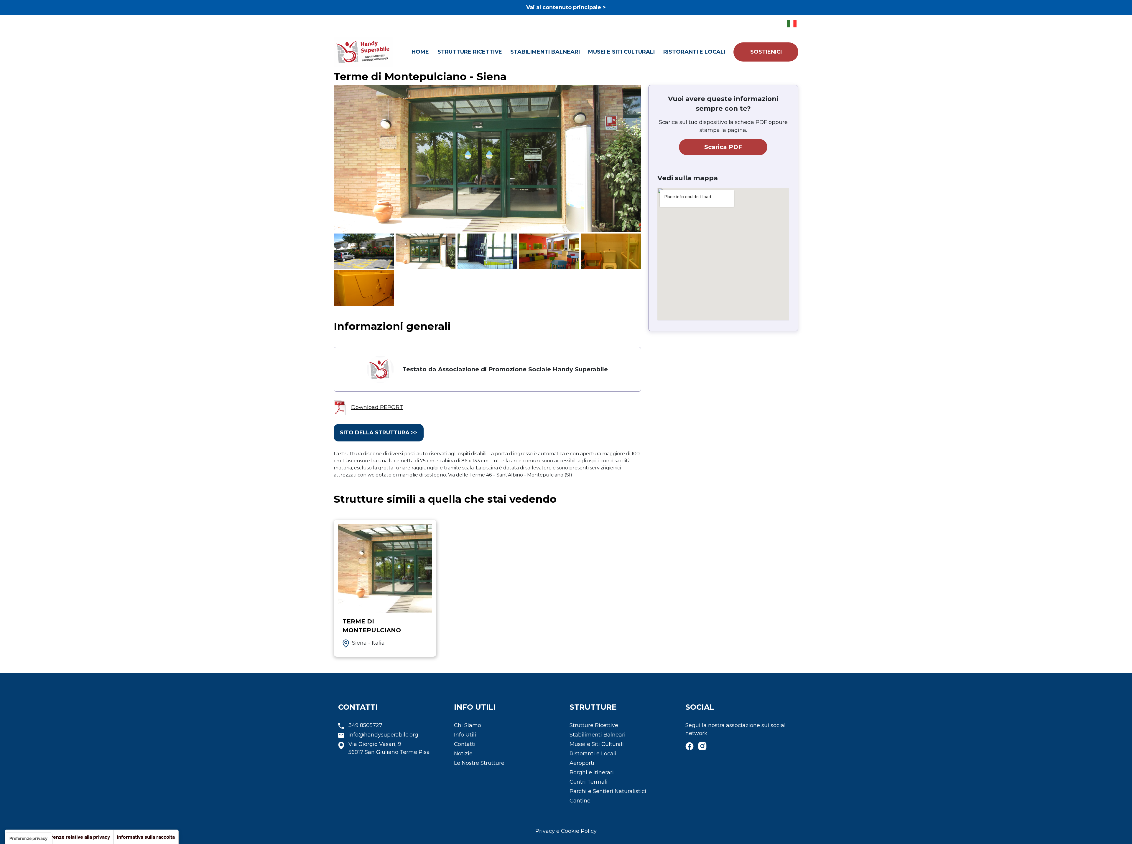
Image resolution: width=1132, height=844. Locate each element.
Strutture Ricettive (469, 52)
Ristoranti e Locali (694, 52)
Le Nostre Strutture (479, 763)
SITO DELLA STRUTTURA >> (378, 432)
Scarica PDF (723, 146)
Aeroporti (582, 763)
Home (420, 52)
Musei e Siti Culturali (621, 52)
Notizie (463, 753)
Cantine (580, 800)
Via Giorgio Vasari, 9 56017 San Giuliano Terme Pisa (389, 748)
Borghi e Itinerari (592, 772)
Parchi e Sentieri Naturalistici (608, 791)
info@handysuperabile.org (383, 735)
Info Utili (465, 735)
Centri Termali (589, 782)
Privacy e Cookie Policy (566, 831)
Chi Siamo (467, 725)
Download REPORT (377, 407)
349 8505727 (365, 725)
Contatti (464, 744)
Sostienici (766, 52)
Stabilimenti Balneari (545, 52)
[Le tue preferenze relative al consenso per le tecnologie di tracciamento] (28, 838)
